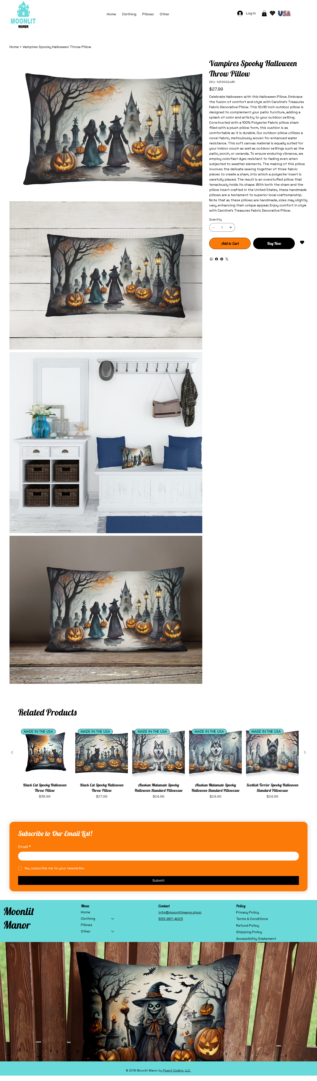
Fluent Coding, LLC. (177, 1016)
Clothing (88, 864)
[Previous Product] (12, 697)
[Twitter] (227, 259)
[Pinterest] (222, 259)
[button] (164, 14)
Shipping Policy (249, 877)
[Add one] (230, 227)
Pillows (86, 870)
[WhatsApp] (211, 259)
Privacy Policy (247, 858)
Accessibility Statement (256, 884)
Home (85, 857)
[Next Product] (305, 697)
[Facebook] (216, 259)
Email (24, 792)
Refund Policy (247, 871)
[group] (158, 708)
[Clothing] (112, 864)
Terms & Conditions (252, 864)
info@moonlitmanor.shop (179, 858)
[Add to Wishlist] (302, 242)
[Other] (112, 877)
